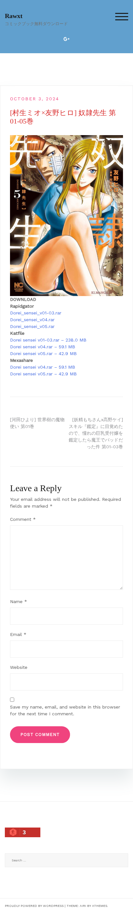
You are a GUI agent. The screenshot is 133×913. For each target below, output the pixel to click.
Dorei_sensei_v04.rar (32, 319)
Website (18, 667)
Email (18, 634)
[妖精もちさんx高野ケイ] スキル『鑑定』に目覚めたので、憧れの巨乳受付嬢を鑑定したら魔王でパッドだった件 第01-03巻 (96, 433)
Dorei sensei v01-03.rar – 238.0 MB (48, 339)
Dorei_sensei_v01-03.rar (35, 312)
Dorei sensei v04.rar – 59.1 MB (42, 346)
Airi (83, 906)
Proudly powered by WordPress (34, 906)
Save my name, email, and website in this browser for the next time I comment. (65, 710)
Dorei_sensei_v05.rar (32, 326)
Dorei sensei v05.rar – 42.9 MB (43, 353)
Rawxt (14, 15)
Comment (23, 519)
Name (18, 601)
